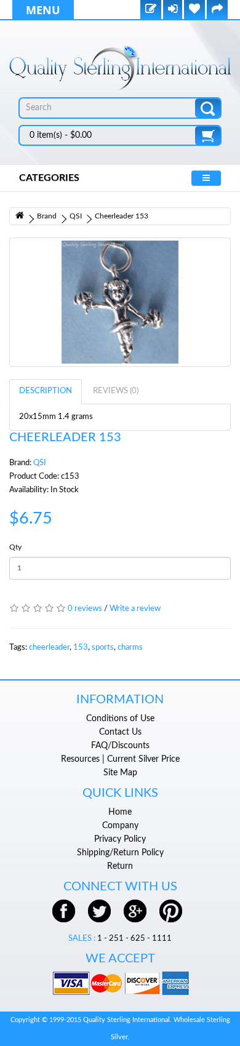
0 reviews (85, 609)
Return (120, 866)
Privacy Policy (120, 839)
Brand (47, 216)
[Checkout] (217, 10)
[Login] (172, 10)
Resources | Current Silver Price (120, 759)
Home (120, 812)
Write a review (135, 609)
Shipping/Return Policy (120, 852)
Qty (15, 547)
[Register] (150, 10)
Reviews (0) (115, 391)
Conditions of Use (120, 718)
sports (103, 648)
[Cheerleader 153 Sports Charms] (120, 302)
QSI (76, 216)
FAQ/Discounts (120, 745)
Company (120, 825)
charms (130, 648)
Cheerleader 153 (121, 216)
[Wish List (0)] (194, 10)
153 (80, 648)
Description (45, 391)
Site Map (120, 773)
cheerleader (49, 648)
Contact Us (120, 732)
